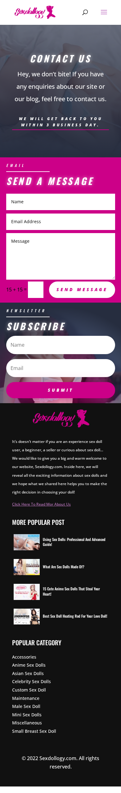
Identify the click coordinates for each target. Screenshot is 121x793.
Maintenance (25, 698)
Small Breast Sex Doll (34, 731)
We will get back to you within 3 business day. (60, 122)
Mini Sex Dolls (27, 715)
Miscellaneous (27, 723)
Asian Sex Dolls (28, 673)
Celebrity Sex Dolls (31, 681)
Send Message (82, 289)
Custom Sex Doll (29, 690)
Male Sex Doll (26, 706)
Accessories (24, 657)
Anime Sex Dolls (29, 665)
